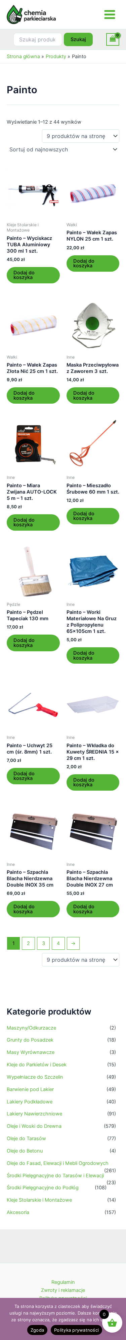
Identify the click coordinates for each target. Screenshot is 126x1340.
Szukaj (78, 39)
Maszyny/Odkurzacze (31, 1028)
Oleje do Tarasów (26, 1138)
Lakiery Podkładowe (29, 1102)
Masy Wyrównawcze (30, 1052)
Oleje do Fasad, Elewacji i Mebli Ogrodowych (58, 1163)
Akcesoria (18, 1212)
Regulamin (63, 1282)
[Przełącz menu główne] (109, 14)
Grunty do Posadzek (30, 1040)
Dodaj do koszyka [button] (24, 275)
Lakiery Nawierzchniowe (34, 1114)
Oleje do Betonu (25, 1151)
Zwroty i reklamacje (63, 1290)
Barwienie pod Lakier (30, 1089)
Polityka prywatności (76, 1330)
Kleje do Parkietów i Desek (37, 1065)
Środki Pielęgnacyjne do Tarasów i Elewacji (55, 1176)
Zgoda (37, 1330)
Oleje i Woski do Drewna (34, 1126)
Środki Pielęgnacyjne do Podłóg (43, 1188)
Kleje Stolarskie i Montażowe (39, 1200)
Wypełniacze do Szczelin (35, 1077)
